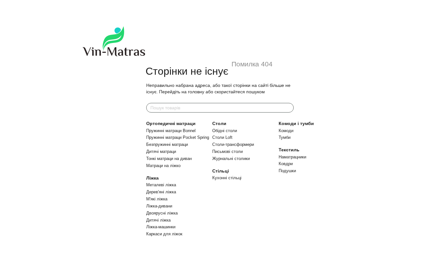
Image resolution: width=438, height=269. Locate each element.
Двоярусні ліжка (162, 213)
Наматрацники (292, 157)
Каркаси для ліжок (164, 233)
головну (196, 91)
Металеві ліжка (161, 184)
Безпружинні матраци (167, 144)
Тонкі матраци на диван (169, 158)
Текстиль (289, 149)
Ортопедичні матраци (171, 123)
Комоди (286, 130)
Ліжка (152, 178)
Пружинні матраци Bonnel (171, 130)
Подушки (287, 170)
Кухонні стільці (226, 177)
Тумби (285, 137)
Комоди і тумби (296, 123)
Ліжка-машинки (160, 226)
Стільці (220, 170)
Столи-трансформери (233, 144)
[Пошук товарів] (288, 108)
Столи (219, 123)
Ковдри (286, 163)
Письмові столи (227, 151)
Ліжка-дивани (159, 206)
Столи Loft (222, 137)
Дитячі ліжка (158, 220)
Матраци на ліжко (163, 165)
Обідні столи (224, 130)
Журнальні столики (231, 158)
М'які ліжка (156, 199)
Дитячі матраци (161, 151)
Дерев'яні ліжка (161, 191)
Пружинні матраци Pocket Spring (177, 137)
